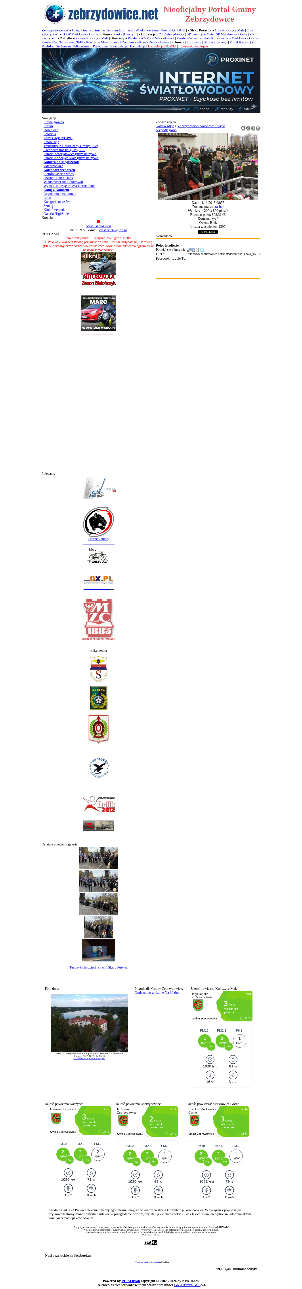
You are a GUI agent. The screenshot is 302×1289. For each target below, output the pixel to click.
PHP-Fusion (131, 1281)
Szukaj (48, 206)
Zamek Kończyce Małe (92, 38)
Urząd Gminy (81, 30)
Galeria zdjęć (165, 126)
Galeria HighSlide (56, 214)
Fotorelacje (137, 46)
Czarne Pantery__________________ (99, 541)
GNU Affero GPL (187, 1285)
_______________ (97, 567)
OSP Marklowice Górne (81, 34)
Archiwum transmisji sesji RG (64, 150)
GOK (181, 30)
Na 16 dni (172, 992)
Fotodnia (50, 134)
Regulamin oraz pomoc (60, 194)
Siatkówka (63, 46)
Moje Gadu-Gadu (98, 226)
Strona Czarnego (215, 42)
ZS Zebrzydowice (171, 34)
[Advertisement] (98, 405)
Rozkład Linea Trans (58, 178)
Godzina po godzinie (149, 992)
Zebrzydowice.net (55, 30)
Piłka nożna (81, 46)
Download (51, 130)
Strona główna (54, 122)
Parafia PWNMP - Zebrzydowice (151, 38)
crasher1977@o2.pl (113, 230)
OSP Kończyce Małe (229, 30)
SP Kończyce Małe (200, 34)
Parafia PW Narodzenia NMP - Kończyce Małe (75, 42)
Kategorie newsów (57, 202)
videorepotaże (53, 166)
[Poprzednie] (248, 129)
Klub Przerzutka (55, 210)
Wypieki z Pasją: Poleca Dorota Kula (69, 186)
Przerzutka (100, 46)
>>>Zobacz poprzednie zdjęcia (89, 1058)
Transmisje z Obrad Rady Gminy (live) (71, 146)
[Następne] (253, 129)
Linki (47, 198)
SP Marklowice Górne (231, 34)
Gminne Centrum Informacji (113, 30)
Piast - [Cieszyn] (124, 34)
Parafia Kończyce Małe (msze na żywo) (71, 158)
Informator (194, 42)
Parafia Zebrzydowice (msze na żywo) (70, 154)
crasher (219, 206)
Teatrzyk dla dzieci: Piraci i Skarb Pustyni (98, 967)
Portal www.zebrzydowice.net (147, 1262)
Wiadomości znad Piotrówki (155, 30)
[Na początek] (243, 129)
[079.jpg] (208, 198)
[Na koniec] (258, 129)
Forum (48, 126)
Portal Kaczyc (239, 42)
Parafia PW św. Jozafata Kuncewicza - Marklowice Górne (217, 38)
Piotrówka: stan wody (59, 174)
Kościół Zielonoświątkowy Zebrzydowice (139, 42)
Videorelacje (119, 46)
